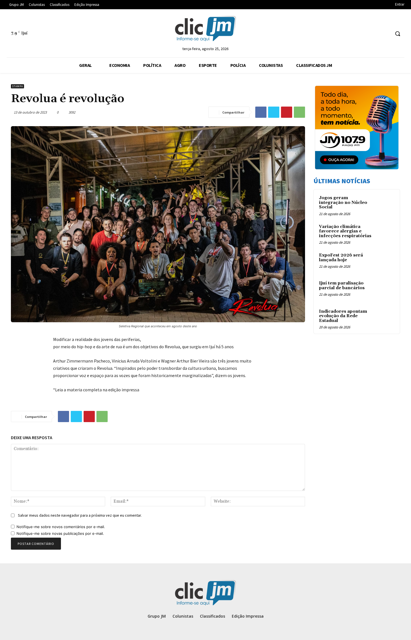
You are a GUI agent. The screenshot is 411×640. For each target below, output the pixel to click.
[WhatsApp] (299, 112)
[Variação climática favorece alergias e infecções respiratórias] (385, 233)
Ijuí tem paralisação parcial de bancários (342, 286)
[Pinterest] (286, 112)
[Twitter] (273, 112)
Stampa (17, 86)
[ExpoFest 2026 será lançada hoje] (385, 262)
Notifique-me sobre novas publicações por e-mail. (60, 533)
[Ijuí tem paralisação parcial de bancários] (385, 290)
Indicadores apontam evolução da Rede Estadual (343, 316)
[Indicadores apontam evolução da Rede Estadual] (385, 318)
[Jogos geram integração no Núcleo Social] (385, 204)
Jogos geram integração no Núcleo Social (343, 202)
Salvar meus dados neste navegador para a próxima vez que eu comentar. (80, 515)
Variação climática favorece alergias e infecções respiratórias (345, 231)
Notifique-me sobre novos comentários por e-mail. (60, 526)
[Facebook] (260, 112)
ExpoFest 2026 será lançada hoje (341, 258)
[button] (397, 33)
